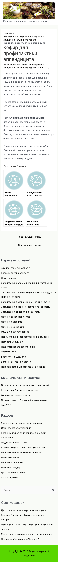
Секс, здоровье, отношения (16, 428)
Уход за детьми (9, 477)
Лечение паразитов (11, 322)
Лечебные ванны (10, 457)
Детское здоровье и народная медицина (23, 510)
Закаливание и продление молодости (21, 423)
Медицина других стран (14, 442)
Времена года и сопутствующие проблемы (24, 447)
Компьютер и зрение (12, 462)
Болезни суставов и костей (16, 361)
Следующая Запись (29, 245)
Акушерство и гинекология (15, 268)
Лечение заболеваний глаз (15, 316)
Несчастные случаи (12, 341)
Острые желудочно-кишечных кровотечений (25, 385)
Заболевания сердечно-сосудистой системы (25, 306)
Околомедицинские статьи (15, 395)
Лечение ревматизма (12, 327)
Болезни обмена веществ (15, 273)
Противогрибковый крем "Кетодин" (20, 539)
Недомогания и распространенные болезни (25, 336)
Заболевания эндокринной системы (20, 311)
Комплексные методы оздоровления (21, 452)
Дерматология (9, 278)
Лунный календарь (11, 467)
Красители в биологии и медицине (20, 390)
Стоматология (8, 351)
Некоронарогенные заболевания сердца (23, 366)
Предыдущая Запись (29, 236)
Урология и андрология (13, 356)
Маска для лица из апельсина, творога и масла (27, 534)
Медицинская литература (15, 331)
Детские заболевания (13, 472)
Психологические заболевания (18, 347)
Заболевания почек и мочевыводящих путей (25, 302)
